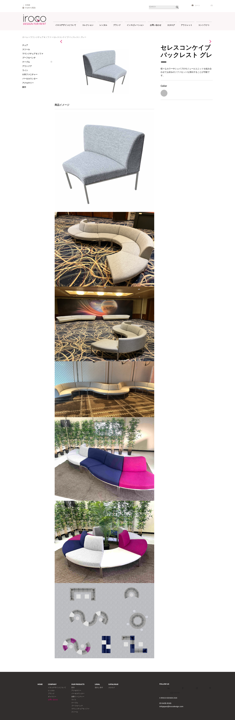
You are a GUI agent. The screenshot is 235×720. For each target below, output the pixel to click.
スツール (74, 712)
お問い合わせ (155, 25)
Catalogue (113, 684)
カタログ (171, 25)
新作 (73, 687)
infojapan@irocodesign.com (171, 706)
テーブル (74, 703)
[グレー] (164, 93)
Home (40, 684)
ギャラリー (52, 696)
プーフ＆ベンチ (77, 705)
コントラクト (204, 25)
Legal (97, 684)
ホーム (25, 37)
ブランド (117, 25)
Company (52, 684)
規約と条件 (99, 687)
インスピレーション (135, 25)
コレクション (88, 25)
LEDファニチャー (77, 696)
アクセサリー (76, 690)
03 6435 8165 (165, 703)
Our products (77, 684)
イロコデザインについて (65, 25)
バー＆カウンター (77, 693)
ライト (73, 699)
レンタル (103, 25)
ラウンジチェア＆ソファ (40, 37)
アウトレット (186, 25)
